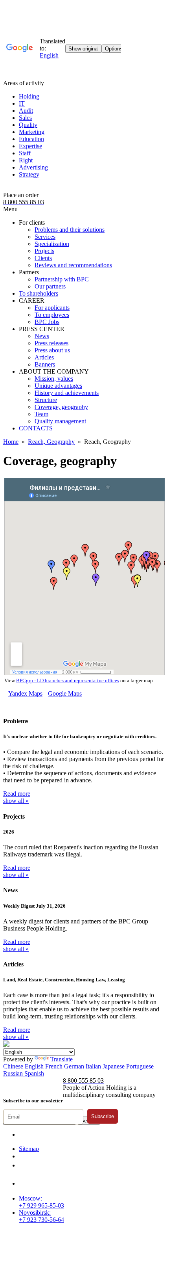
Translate (61, 1059)
